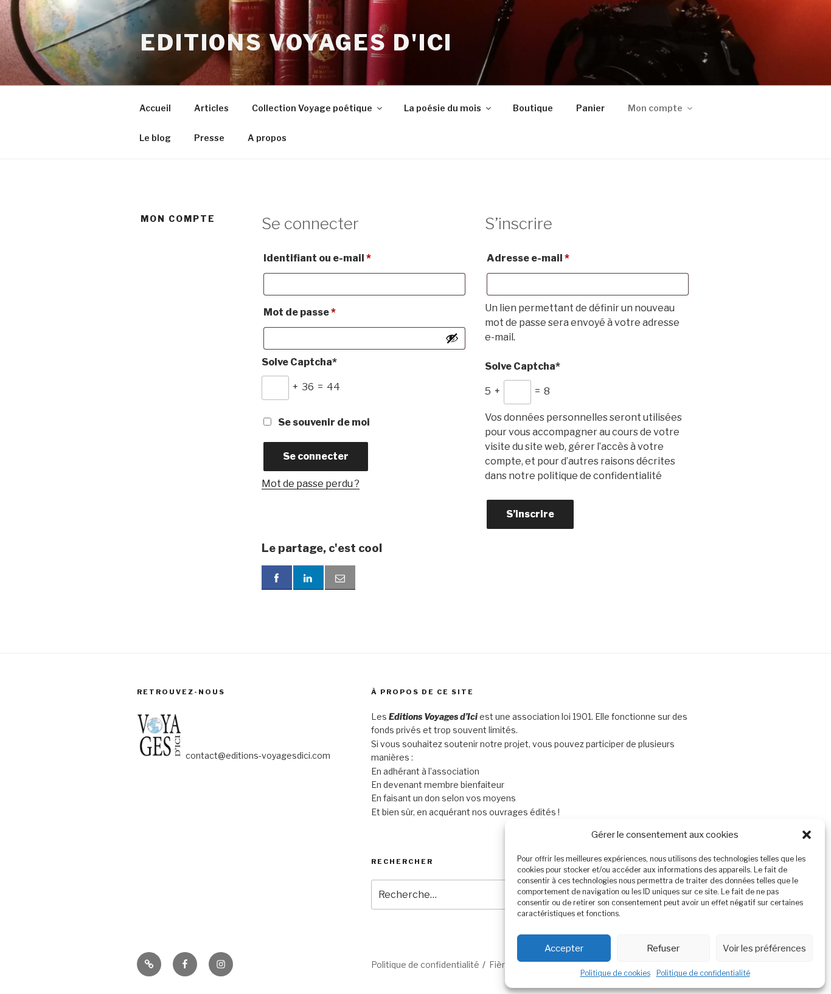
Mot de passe (328, 312)
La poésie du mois (442, 108)
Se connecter (316, 456)
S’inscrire (530, 514)
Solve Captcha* (299, 362)
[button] (807, 835)
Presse (209, 138)
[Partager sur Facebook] (277, 577)
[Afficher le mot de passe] (452, 338)
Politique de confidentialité (703, 973)
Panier (590, 108)
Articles (211, 108)
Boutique (533, 108)
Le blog (155, 138)
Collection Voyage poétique (312, 108)
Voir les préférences (764, 948)
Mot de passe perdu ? (311, 483)
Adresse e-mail (557, 258)
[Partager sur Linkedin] (308, 577)
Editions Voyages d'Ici (297, 42)
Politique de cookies (615, 973)
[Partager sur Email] (340, 577)
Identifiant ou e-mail (346, 258)
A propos (267, 138)
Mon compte (655, 108)
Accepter (563, 948)
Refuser (663, 948)
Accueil (155, 108)
